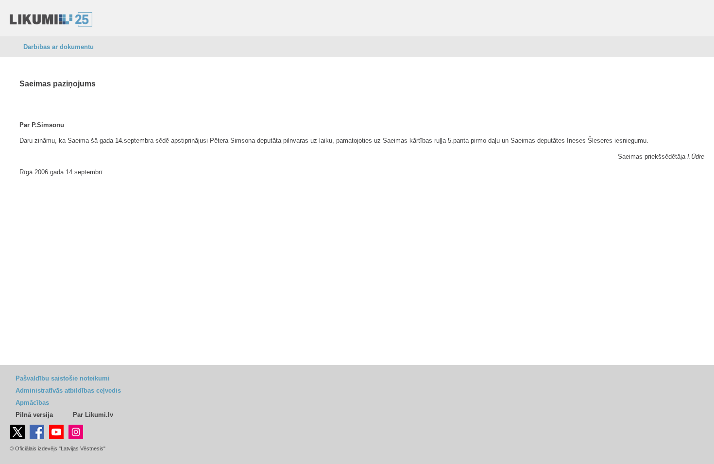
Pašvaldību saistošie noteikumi (63, 378)
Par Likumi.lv (93, 414)
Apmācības (32, 402)
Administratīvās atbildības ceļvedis (68, 390)
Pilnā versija (34, 414)
